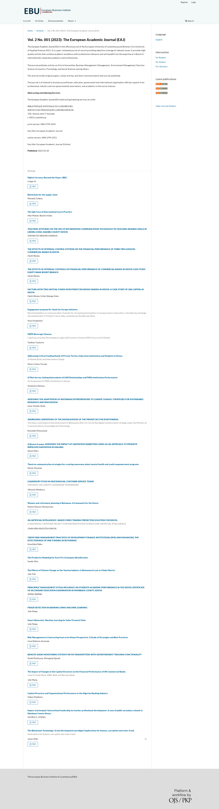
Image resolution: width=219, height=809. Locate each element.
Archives (39, 21)
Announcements (55, 21)
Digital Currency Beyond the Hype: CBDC (47, 177)
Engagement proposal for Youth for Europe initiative (87, 312)
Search (190, 21)
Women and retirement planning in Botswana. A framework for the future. (63, 503)
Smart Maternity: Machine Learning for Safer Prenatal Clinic (57, 620)
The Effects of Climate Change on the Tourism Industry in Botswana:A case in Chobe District (71, 570)
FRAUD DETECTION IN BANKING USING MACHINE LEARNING (57, 607)
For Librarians (161, 66)
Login (193, 2)
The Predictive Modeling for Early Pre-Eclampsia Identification (58, 557)
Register (184, 2)
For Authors (161, 62)
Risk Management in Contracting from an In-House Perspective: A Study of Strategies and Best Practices (78, 637)
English (159, 39)
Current (27, 21)
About (71, 21)
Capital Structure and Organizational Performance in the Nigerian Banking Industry (68, 693)
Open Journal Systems (166, 106)
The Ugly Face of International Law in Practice (50, 212)
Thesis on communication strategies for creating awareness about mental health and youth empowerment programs (83, 464)
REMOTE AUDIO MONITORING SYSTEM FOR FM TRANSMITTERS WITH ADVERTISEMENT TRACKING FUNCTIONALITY (85, 654)
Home (30, 31)
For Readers (161, 57)
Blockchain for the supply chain (43, 194)
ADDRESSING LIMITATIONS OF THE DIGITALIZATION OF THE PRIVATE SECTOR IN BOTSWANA (87, 422)
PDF (34, 186)
